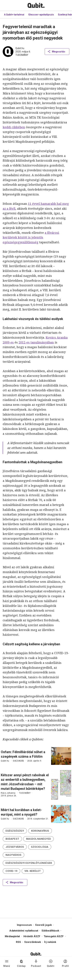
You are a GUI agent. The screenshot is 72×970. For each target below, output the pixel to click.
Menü (6, 966)
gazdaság (18, 761)
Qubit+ (51, 966)
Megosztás (58, 51)
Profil (65, 966)
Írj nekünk (50, 942)
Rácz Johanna (8, 793)
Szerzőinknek (32, 942)
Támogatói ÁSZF (54, 936)
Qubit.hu (19, 48)
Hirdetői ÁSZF (31, 936)
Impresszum (24, 924)
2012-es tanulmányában (36, 342)
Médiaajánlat (12, 936)
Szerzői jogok (43, 924)
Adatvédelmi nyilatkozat (23, 930)
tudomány (21, 55)
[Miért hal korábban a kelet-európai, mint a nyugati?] (61, 814)
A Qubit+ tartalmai (14, 14)
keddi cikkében (14, 127)
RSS (18, 942)
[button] (15, 831)
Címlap (21, 966)
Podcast (36, 966)
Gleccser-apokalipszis (41, 14)
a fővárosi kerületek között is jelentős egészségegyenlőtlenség (31, 237)
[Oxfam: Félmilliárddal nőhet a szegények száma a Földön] (61, 756)
